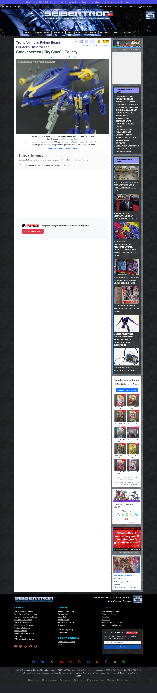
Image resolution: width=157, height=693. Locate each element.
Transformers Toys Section (25, 614)
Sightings (106, 41)
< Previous (59, 57)
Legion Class (73, 139)
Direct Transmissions (120, 632)
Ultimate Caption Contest (123, 577)
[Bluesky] (43, 661)
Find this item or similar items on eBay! (96, 45)
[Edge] (30, 646)
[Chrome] (15, 646)
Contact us (62, 632)
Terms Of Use (63, 619)
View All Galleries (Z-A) (127, 107)
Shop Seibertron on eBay (112, 622)
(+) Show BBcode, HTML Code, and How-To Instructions (43, 165)
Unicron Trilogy (124, 135)
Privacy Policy (64, 614)
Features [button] (104, 32)
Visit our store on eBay (126, 390)
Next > (68, 57)
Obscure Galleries (125, 113)
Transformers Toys (123, 90)
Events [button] (127, 32)
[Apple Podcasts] (115, 661)
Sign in (61, 644)
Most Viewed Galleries (127, 102)
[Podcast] (106, 661)
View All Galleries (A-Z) (127, 104)
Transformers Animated (123, 141)
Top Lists (18, 636)
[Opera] (35, 646)
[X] (52, 661)
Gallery (81, 41)
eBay (75, 41)
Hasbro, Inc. (124, 673)
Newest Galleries (124, 99)
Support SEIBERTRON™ (33, 231)
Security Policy (64, 617)
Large (92, 41)
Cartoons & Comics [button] (85, 32)
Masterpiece (122, 115)
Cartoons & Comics (22, 628)
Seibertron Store (124, 96)
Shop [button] (27, 32)
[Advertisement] (64, 191)
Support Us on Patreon (111, 625)
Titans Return (123, 118)
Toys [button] (69, 32)
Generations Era (124, 129)
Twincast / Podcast (110, 614)
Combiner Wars (123, 121)
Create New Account (66, 641)
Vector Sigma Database (24, 625)
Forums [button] (57, 32)
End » (75, 57)
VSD (98, 41)
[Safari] (20, 646)
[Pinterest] (70, 661)
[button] (101, 6)
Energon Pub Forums (23, 619)
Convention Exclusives (127, 146)
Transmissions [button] (41, 32)
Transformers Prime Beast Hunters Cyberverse (38, 44)
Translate (62, 625)
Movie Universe (123, 132)
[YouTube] (61, 661)
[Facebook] (33, 661)
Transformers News (123, 160)
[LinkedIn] (88, 661)
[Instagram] (80, 661)
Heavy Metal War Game (24, 633)
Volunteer (106, 617)
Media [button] (116, 32)
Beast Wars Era (123, 149)
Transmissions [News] (23, 611)
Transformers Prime (126, 138)
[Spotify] (123, 661)
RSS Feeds (106, 619)
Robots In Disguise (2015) (125, 125)
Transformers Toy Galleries (25, 617)
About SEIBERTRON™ (67, 611)
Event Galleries (20, 630)
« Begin (51, 57)
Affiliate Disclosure (66, 622)
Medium (86, 41)
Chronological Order (126, 110)
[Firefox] (25, 646)
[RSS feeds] (97, 661)
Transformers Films (22, 622)
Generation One (123, 151)
